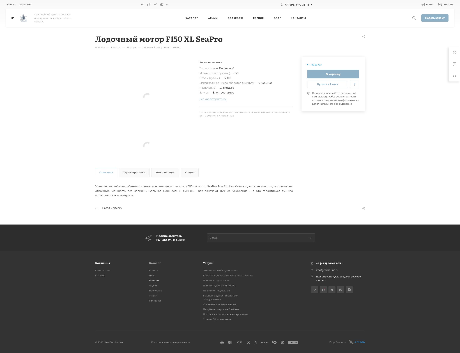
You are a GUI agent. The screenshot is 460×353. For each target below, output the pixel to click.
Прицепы (155, 300)
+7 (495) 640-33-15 (296, 4)
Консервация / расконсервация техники (228, 275)
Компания (102, 263)
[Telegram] (155, 4)
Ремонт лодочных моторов (219, 285)
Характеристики (134, 172)
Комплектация (165, 172)
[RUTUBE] (149, 4)
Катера (153, 270)
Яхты (152, 275)
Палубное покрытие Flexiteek (221, 309)
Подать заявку (435, 18)
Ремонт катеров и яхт (216, 280)
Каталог (155, 263)
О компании (102, 270)
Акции (153, 295)
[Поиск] (414, 18)
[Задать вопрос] (354, 84)
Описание (106, 172)
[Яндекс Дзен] (349, 289)
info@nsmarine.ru (327, 270)
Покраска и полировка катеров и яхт (225, 314)
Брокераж (155, 290)
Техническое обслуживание (220, 270)
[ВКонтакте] (142, 4)
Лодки (153, 285)
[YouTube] (162, 4)
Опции (190, 172)
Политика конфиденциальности (170, 342)
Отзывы (100, 275)
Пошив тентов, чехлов (216, 290)
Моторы (154, 280)
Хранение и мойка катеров (219, 304)
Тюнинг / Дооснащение (217, 319)
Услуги (208, 263)
